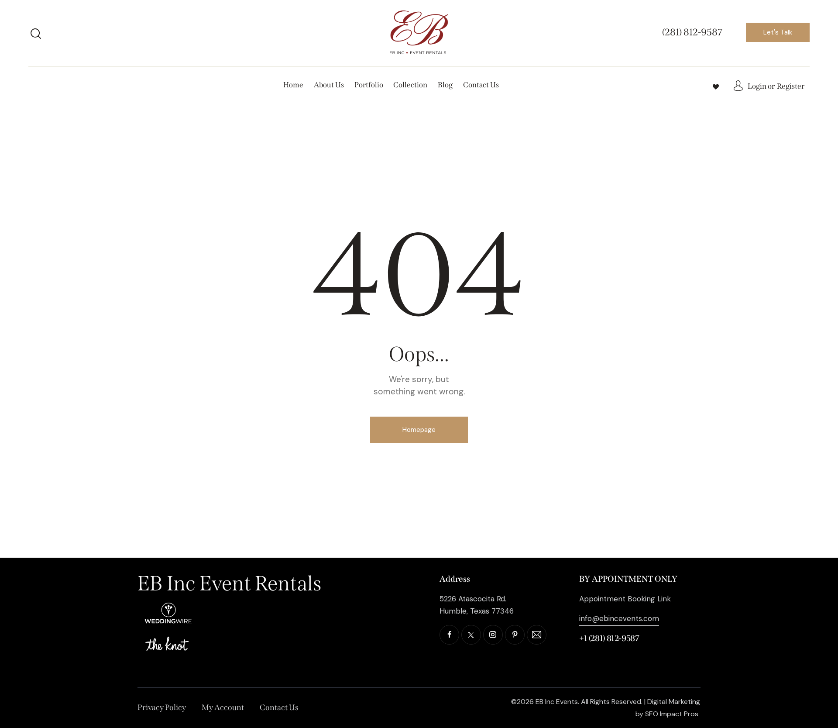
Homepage (419, 429)
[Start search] (36, 34)
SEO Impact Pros (671, 713)
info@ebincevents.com (619, 618)
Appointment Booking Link (625, 599)
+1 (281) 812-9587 (609, 638)
